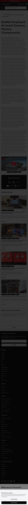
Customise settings (14, 499)
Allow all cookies (14, 502)
